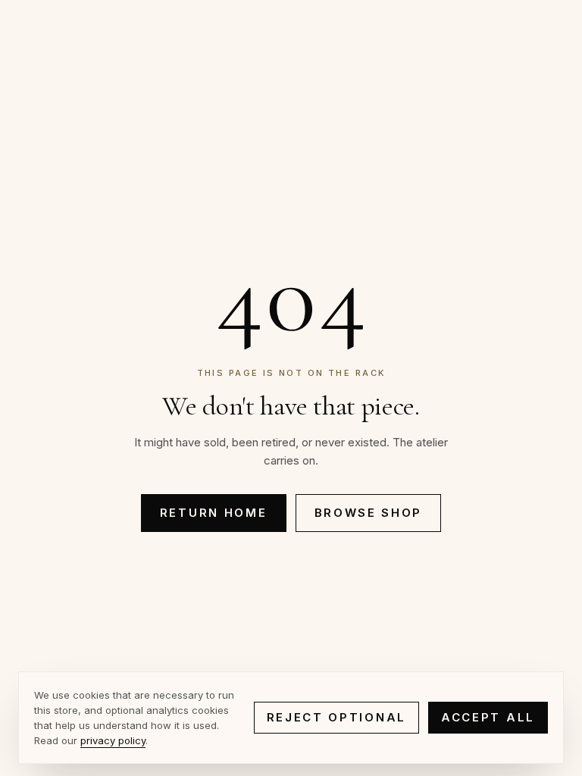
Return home (214, 512)
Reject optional (337, 717)
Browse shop (368, 512)
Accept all (488, 717)
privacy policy (113, 740)
